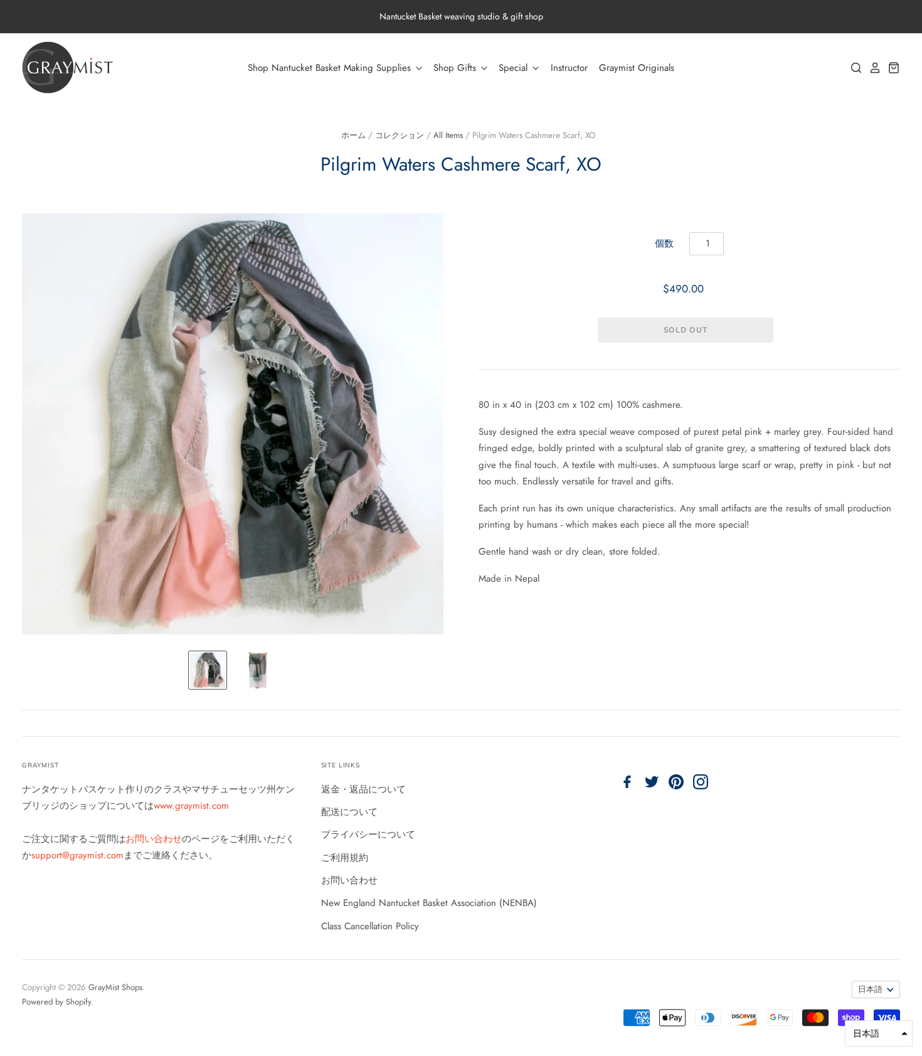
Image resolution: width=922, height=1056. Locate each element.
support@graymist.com (77, 855)
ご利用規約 (344, 858)
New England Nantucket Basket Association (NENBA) (429, 903)
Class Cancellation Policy (370, 926)
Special (515, 68)
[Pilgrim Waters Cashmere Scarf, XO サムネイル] (207, 670)
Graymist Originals (636, 68)
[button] (879, 1033)
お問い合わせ (153, 839)
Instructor (569, 68)
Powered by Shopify (56, 1002)
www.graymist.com (191, 806)
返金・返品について (363, 789)
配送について (349, 812)
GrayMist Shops (115, 987)
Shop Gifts (456, 68)
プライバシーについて (368, 834)
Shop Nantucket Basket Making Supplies (331, 68)
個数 (664, 243)
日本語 (870, 989)
